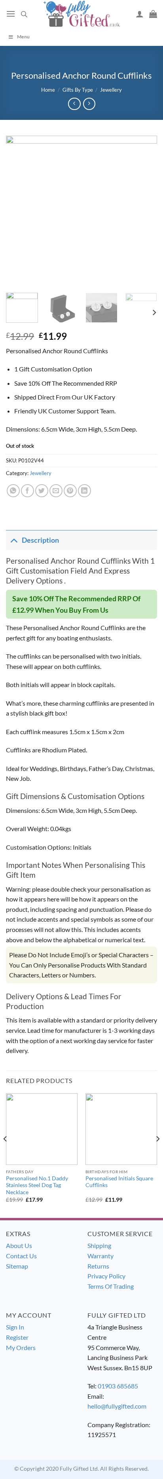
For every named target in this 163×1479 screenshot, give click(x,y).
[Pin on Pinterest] (70, 490)
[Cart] (153, 14)
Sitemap (17, 1266)
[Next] (144, 211)
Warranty (100, 1255)
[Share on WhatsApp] (13, 490)
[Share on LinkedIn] (84, 490)
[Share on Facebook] (27, 490)
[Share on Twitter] (41, 490)
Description (40, 540)
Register (17, 1337)
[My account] (140, 14)
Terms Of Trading (110, 1286)
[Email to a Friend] (56, 490)
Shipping (99, 1245)
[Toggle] (13, 540)
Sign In (15, 1327)
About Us (19, 1245)
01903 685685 (118, 1386)
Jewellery (111, 90)
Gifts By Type (78, 90)
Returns (98, 1266)
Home (48, 90)
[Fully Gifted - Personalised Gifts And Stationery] (81, 13)
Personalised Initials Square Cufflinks (119, 1182)
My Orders (21, 1347)
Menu (23, 37)
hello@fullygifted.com (116, 1406)
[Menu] (10, 13)
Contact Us (21, 1255)
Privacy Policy (106, 1276)
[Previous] (19, 211)
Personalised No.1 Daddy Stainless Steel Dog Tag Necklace (37, 1185)
